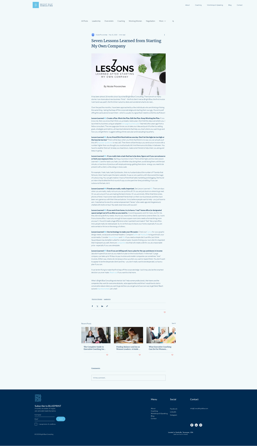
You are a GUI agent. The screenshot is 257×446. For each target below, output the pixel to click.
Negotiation (150, 21)
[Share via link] (107, 306)
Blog (152, 416)
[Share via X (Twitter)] (97, 306)
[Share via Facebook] (92, 306)
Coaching (121, 21)
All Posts (84, 21)
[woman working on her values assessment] (128, 335)
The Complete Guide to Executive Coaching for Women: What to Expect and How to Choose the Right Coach (94, 348)
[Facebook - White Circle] (191, 425)
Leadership (96, 21)
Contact (154, 418)
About (153, 408)
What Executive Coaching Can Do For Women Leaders (160, 348)
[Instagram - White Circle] (200, 425)
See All (174, 323)
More (161, 21)
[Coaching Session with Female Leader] (96, 335)
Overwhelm (109, 21)
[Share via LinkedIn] (102, 306)
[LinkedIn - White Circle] (196, 425)
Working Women (135, 21)
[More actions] (164, 34)
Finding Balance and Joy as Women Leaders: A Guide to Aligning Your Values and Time (128, 348)
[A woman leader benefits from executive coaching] (161, 335)
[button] (173, 21)
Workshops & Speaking (159, 413)
